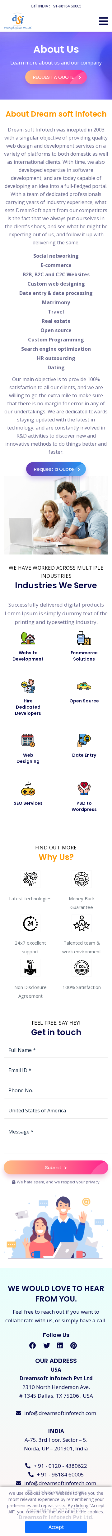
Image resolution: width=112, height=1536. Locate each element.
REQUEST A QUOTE (54, 77)
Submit (54, 1167)
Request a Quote (54, 469)
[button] (103, 21)
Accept (56, 1527)
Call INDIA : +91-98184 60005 (56, 6)
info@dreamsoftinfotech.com (60, 1413)
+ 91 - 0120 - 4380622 (60, 1465)
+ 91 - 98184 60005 (60, 1474)
